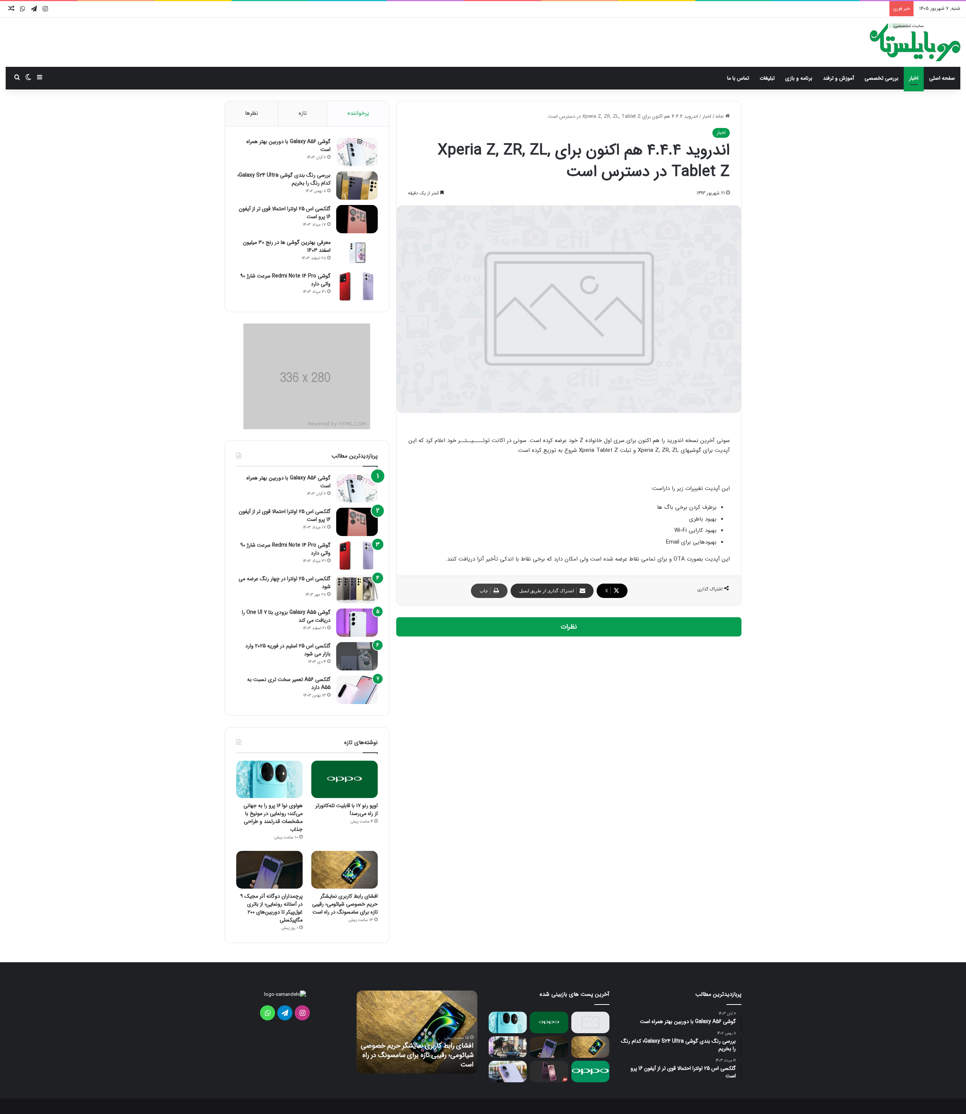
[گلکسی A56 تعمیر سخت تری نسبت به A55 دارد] (357, 690)
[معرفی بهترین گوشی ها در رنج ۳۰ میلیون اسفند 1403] (357, 253)
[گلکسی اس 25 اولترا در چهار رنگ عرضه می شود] (357, 589)
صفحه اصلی (942, 78)
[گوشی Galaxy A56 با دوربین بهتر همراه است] (357, 152)
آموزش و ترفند (838, 78)
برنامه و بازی (798, 78)
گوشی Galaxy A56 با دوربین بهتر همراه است (288, 145)
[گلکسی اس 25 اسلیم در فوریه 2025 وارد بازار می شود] (357, 656)
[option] (417, 1032)
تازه (302, 113)
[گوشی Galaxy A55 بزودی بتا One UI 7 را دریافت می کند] (357, 623)
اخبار (913, 78)
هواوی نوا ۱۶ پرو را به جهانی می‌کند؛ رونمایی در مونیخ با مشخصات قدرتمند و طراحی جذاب (273, 817)
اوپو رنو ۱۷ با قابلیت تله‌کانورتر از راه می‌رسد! (346, 809)
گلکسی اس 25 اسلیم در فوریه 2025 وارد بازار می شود (288, 650)
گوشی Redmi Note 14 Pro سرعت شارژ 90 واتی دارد (285, 280)
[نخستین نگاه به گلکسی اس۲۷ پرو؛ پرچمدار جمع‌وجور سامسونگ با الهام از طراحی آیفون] (549, 1071)
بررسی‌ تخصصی (881, 78)
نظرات (569, 627)
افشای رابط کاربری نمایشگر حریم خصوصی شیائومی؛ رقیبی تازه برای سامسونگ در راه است (345, 904)
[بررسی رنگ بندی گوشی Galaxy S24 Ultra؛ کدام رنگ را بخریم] (357, 185)
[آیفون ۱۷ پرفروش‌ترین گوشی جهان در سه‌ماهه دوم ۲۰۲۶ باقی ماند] (508, 1071)
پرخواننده (358, 113)
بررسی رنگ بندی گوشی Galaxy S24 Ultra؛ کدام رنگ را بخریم (284, 179)
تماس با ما (738, 78)
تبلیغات (767, 78)
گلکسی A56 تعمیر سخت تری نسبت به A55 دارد (289, 683)
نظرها (251, 113)
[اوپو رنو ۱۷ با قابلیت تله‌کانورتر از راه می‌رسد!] (344, 779)
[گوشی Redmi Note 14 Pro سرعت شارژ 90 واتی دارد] (357, 286)
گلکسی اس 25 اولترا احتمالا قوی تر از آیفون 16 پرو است (285, 213)
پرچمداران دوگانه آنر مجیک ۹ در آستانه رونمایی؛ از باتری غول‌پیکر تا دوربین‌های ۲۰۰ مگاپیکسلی (271, 908)
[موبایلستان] (915, 42)
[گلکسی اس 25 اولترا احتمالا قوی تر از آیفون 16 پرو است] (357, 219)
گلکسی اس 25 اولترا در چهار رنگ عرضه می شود (284, 583)
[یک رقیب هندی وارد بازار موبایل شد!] (590, 1022)
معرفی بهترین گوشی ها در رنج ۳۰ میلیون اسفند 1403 (287, 246)
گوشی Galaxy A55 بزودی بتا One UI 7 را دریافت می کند (286, 616)
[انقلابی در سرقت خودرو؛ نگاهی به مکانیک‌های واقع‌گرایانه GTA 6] (508, 1047)
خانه (720, 116)
